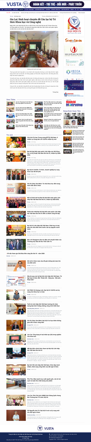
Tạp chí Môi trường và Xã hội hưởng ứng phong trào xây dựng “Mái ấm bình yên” (53, 115)
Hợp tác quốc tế (65, 9)
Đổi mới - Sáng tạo (55, 9)
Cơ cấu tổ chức (8, 9)
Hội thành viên (17, 16)
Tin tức (21, 9)
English (81, 9)
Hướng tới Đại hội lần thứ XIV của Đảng (62, 12)
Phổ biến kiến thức (39, 9)
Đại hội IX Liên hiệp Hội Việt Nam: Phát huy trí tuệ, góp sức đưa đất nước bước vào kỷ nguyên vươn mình (43, 227)
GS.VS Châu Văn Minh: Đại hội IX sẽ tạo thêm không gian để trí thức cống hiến (78, 138)
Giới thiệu (15, 9)
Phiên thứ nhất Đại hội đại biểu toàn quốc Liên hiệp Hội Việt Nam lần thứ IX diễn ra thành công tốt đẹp (78, 145)
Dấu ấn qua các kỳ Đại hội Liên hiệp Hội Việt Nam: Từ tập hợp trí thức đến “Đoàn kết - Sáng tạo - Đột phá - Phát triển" (44, 278)
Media (72, 9)
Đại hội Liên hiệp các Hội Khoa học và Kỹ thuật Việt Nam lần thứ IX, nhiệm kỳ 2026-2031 (34, 12)
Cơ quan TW (30, 325)
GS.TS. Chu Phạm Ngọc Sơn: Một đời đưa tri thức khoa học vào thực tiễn (24, 115)
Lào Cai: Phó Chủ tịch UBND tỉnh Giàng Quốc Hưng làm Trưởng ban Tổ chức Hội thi (24, 109)
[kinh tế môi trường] (74, 103)
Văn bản (48, 9)
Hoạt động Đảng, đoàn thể (33, 308)
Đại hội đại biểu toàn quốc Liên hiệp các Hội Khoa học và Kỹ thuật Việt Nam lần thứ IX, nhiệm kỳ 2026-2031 (44, 153)
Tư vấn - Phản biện (29, 9)
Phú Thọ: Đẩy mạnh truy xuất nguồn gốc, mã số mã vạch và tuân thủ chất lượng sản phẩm (53, 103)
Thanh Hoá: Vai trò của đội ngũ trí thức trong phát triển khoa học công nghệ (24, 121)
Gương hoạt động (31, 415)
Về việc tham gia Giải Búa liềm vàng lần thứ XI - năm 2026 (26, 253)
